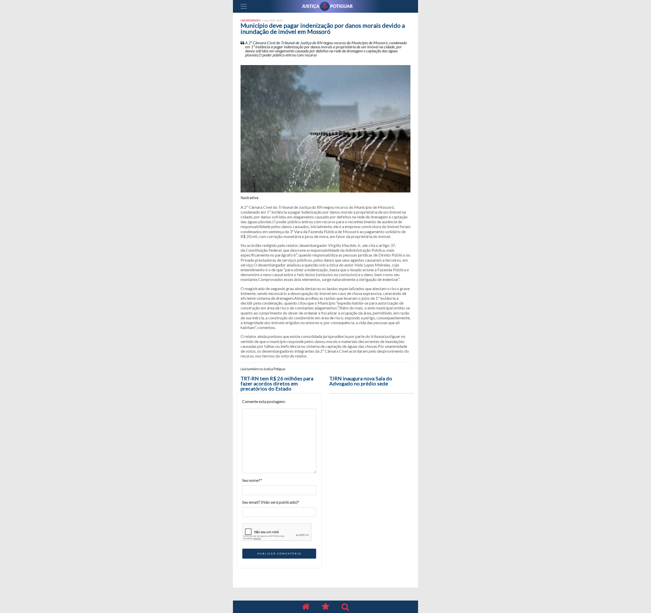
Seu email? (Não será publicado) (270, 502)
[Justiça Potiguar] (306, 607)
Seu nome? (252, 480)
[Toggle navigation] (243, 6)
